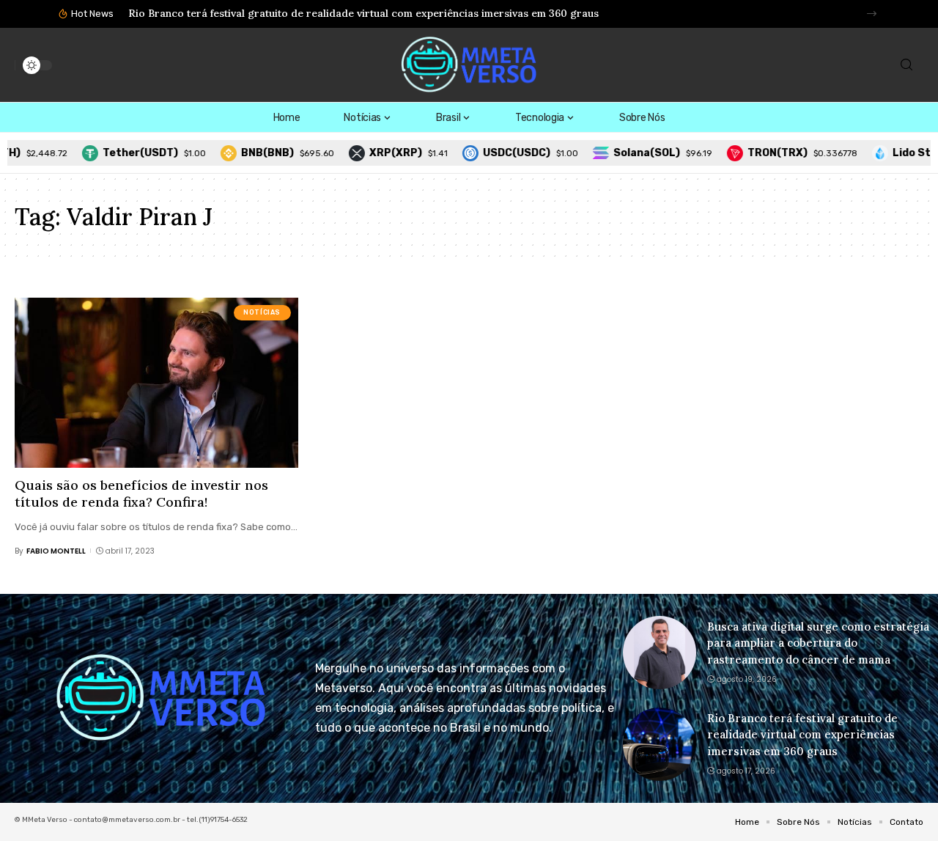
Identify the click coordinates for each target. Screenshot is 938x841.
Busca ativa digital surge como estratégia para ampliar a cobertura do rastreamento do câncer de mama (818, 643)
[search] (906, 65)
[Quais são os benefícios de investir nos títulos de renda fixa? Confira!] (156, 383)
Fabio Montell (56, 551)
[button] (871, 13)
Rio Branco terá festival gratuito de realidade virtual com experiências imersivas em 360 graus (363, 13)
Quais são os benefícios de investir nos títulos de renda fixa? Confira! (141, 493)
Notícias (262, 312)
